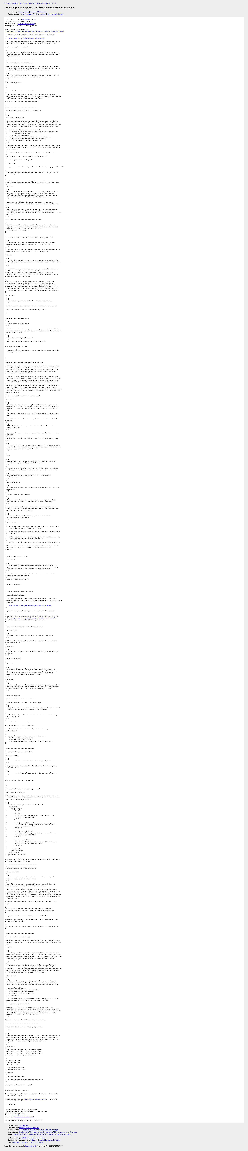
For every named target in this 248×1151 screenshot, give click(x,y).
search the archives (36, 1142)
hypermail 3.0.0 (30, 1146)
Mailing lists (17, 3)
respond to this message (25, 1138)
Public (25, 3)
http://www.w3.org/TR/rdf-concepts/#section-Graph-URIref (30, 605)
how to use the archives (20, 1142)
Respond (33, 12)
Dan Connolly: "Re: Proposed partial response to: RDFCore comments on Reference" (48, 1132)
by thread (41, 1140)
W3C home (8, 3)
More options (41, 12)
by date (34, 1140)
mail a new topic (40, 1138)
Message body (24, 12)
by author (57, 1140)
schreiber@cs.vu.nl (28, 19)
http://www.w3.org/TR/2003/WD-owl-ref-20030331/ (27, 38)
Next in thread (52, 14)
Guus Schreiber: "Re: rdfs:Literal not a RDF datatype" (40, 1130)
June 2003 (52, 3)
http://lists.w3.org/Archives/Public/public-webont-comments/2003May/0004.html (34, 31)
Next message (27, 14)
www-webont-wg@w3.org (38, 3)
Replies (60, 14)
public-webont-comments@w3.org (35, 1099)
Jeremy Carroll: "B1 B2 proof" (29, 1128)
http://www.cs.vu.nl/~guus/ (24, 1116)
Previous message (39, 14)
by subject (49, 1140)
